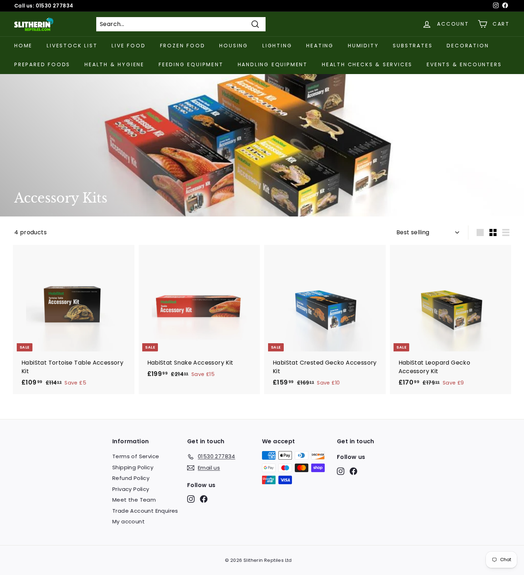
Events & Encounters (464, 64)
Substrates (412, 45)
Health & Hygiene (114, 64)
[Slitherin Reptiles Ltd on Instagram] (191, 499)
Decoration (468, 45)
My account (128, 521)
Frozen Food (182, 45)
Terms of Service (135, 456)
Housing (233, 45)
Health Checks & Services (367, 64)
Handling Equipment (273, 64)
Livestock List (72, 45)
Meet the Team (134, 499)
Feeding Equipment (191, 64)
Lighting (277, 45)
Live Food (128, 45)
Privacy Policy (130, 489)
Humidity (363, 45)
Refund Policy (130, 478)
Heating (320, 45)
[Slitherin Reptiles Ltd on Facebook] (203, 499)
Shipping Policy (132, 467)
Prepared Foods (42, 64)
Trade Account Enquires (145, 510)
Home (23, 45)
